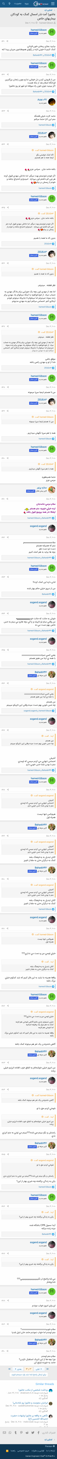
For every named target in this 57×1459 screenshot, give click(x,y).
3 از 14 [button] (28, 1369)
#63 (3, 111)
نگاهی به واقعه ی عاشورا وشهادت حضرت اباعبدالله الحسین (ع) (29, 1417)
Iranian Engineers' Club (40, 1456)
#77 (3, 730)
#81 (3, 928)
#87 (3, 1253)
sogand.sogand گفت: (44, 689)
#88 (3, 1300)
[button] (52, 4)
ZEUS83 (42, 133)
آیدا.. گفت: (49, 736)
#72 (3, 537)
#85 (3, 1154)
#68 (3, 387)
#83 (3, 1062)
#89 (3, 1324)
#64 (3, 144)
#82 (3, 1005)
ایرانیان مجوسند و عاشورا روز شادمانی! (30, 1403)
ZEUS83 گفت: (47, 213)
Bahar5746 (41, 672)
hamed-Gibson (46, 23)
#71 (3, 499)
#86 (3, 1206)
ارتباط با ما (50, 1450)
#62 (3, 74)
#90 (3, 1351)
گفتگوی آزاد (43, 1398)
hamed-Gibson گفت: (44, 150)
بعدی (19, 1369)
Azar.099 (42, 100)
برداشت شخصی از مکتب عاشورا (33, 1390)
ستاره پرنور (42, 488)
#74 (3, 613)
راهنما (13, 1450)
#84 (3, 1089)
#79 (3, 835)
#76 (3, 683)
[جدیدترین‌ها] (9, 4)
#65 (3, 207)
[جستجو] (4, 4)
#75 (3, 650)
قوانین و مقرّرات (37, 1450)
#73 (3, 577)
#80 (3, 879)
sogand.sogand (38, 526)
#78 (3, 789)
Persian (49, 1446)
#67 (3, 326)
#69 (3, 411)
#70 (3, 458)
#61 (3, 41)
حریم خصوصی (23, 1450)
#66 (3, 263)
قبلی (38, 1369)
